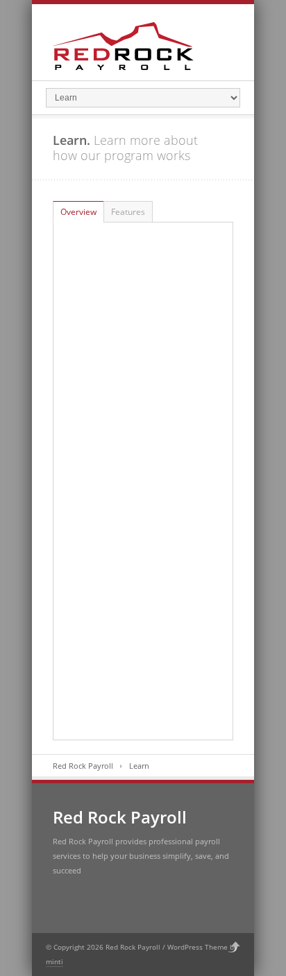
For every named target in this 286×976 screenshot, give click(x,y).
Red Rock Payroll (83, 765)
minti (54, 961)
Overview (78, 212)
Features (128, 212)
